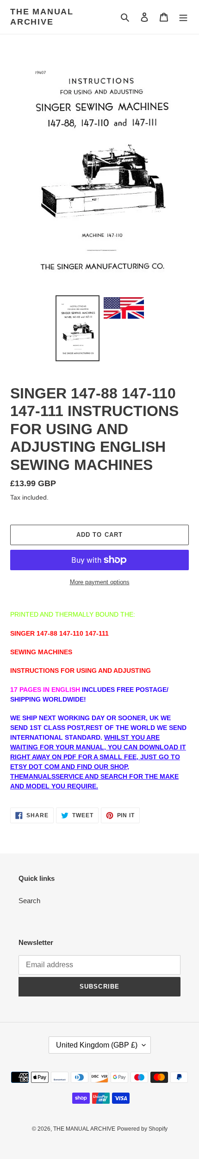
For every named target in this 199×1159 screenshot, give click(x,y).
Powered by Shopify (142, 1129)
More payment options (100, 582)
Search (29, 901)
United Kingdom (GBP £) (96, 1045)
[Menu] (183, 17)
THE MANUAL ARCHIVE (42, 16)
